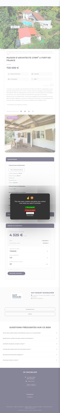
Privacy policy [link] (30, 215)
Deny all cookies (30, 210)
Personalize (30, 213)
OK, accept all (30, 207)
